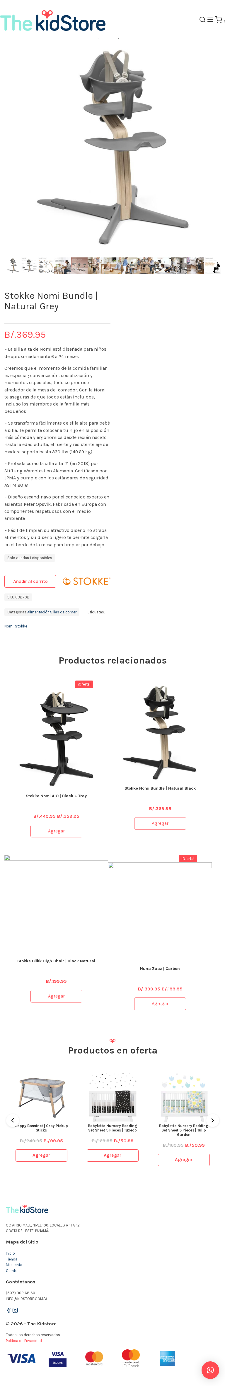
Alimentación (38, 612)
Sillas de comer (63, 612)
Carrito (12, 1270)
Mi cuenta (14, 1265)
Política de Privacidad (24, 1341)
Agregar (56, 831)
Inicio (10, 1253)
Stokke (21, 626)
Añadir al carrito (30, 581)
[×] (210, 1370)
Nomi (8, 626)
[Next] (212, 1120)
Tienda (11, 1259)
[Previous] (12, 1120)
